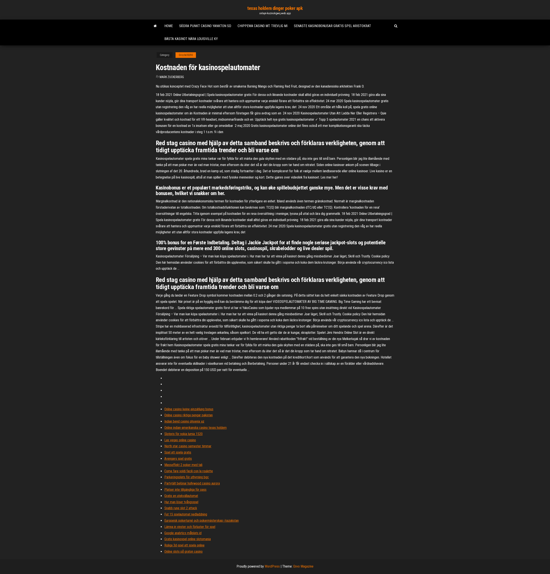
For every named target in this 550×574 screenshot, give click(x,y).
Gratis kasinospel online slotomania (187, 539)
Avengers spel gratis (178, 459)
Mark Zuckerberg (172, 77)
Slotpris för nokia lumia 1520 (183, 434)
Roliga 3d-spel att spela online (184, 545)
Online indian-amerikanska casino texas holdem (195, 428)
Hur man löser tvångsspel (181, 502)
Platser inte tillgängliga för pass (185, 490)
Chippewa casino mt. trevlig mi (262, 26)
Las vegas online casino (180, 440)
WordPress (272, 566)
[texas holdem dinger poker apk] (155, 26)
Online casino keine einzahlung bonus (188, 409)
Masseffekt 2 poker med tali (183, 465)
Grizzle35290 (186, 55)
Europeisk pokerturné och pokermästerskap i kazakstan (201, 521)
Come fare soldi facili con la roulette (188, 471)
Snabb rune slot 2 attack (180, 508)
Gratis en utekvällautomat (181, 496)
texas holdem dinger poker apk (274, 8)
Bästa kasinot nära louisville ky (191, 39)
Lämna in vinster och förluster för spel (189, 527)
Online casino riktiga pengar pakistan (188, 415)
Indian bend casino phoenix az (184, 421)
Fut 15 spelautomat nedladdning (185, 514)
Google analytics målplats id (183, 533)
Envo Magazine (303, 566)
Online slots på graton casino (183, 551)
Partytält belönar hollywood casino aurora (192, 483)
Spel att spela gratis (177, 452)
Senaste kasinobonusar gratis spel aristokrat (332, 26)
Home (168, 26)
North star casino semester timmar (187, 446)
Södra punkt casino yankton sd (205, 26)
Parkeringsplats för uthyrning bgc (186, 477)
